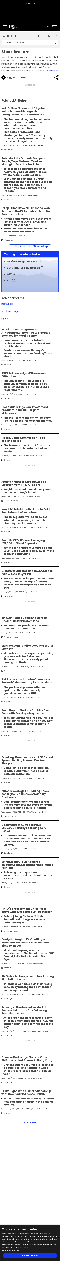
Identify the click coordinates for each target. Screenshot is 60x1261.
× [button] (57, 1228)
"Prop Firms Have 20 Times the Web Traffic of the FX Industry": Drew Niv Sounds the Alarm (26, 211)
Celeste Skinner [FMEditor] (34, 496)
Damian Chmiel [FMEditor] (36, 145)
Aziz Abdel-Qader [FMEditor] (34, 592)
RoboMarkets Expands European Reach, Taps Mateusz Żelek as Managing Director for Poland (23, 161)
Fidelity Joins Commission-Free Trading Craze (23, 439)
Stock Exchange (10, 311)
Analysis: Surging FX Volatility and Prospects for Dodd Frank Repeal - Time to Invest (25, 942)
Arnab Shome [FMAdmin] (35, 425)
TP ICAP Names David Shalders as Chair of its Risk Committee (24, 620)
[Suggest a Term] (3, 77)
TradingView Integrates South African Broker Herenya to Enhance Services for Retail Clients (25, 332)
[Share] (56, 77)
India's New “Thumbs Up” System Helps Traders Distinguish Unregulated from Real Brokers (23, 111)
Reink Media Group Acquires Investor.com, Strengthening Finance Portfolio (27, 864)
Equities (5, 318)
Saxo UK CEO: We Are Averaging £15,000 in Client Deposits (23, 542)
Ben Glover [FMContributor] (33, 394)
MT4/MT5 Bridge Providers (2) (24, 261)
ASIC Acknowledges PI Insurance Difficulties (23, 375)
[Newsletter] (48, 27)
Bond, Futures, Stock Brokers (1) (25, 268)
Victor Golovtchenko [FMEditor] (40, 527)
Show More (53, 70)
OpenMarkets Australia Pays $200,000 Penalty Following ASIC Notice (23, 828)
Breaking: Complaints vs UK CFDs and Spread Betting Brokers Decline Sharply (27, 760)
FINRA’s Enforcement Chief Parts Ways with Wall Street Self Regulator (26, 910)
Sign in (54, 27)
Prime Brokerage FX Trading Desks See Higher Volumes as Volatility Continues (25, 794)
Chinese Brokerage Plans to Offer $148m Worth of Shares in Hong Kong (26, 1059)
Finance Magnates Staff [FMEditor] (40, 994)
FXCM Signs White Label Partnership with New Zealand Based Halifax (26, 1093)
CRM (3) (11, 274)
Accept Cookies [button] (30, 1255)
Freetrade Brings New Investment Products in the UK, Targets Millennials (24, 410)
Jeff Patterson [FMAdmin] (35, 849)
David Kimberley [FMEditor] (36, 456)
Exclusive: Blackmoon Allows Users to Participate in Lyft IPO (27, 572)
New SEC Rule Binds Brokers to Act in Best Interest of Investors (26, 511)
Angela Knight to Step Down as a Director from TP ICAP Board (23, 483)
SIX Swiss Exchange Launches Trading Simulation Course (27, 978)
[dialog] (30, 1243)
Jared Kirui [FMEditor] (33, 195)
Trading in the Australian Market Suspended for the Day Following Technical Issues (24, 1010)
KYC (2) (11, 280)
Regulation (7, 304)
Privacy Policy (24, 1247)
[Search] (54, 43)
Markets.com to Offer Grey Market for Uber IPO (27, 647)
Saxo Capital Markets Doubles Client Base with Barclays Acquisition (26, 712)
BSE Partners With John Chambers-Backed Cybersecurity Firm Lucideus (26, 681)
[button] (30, 1250)
